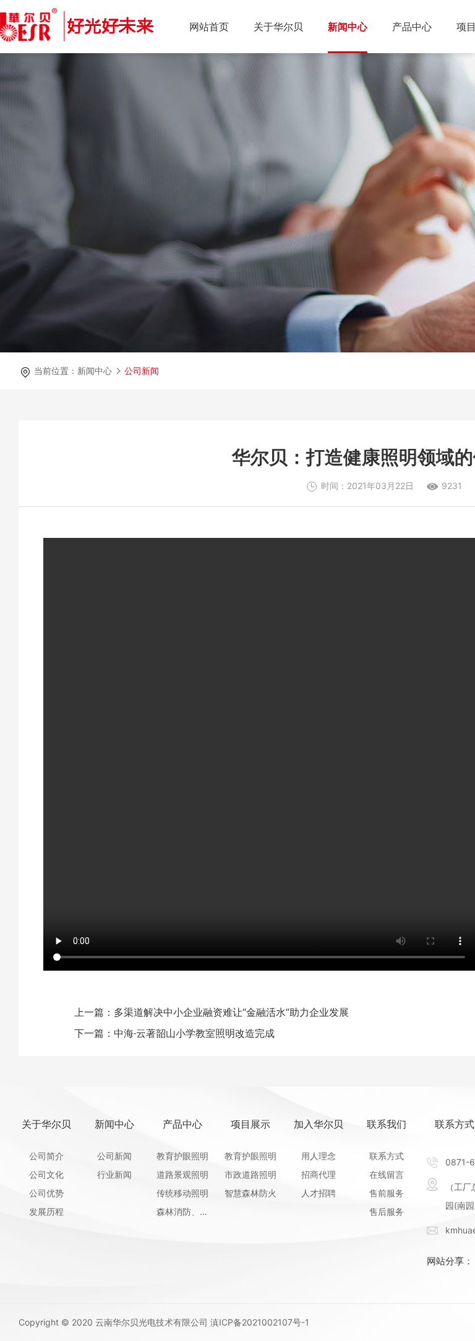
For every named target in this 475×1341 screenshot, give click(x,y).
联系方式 (386, 1156)
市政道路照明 (250, 1174)
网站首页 (209, 26)
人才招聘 (318, 1193)
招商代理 (318, 1174)
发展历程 (46, 1211)
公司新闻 (141, 370)
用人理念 (318, 1156)
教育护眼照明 (182, 1156)
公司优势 (46, 1193)
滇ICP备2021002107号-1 (259, 1322)
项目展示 (250, 1124)
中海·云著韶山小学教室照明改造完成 (174, 1033)
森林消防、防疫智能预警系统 (182, 1211)
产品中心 (412, 26)
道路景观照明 (182, 1174)
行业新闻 (114, 1174)
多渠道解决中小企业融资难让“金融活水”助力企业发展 (211, 1012)
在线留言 (386, 1174)
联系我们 (386, 1124)
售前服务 (386, 1193)
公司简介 (46, 1156)
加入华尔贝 (318, 1124)
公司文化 (46, 1174)
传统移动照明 (182, 1193)
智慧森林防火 (250, 1193)
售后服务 (386, 1211)
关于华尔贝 (278, 26)
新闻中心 (347, 26)
